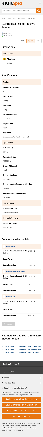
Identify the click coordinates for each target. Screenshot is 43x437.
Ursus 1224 (10, 297)
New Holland (22, 18)
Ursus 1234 (10, 246)
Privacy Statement (21, 426)
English (12, 372)
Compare (8, 324)
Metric (38, 41)
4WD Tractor (12, 18)
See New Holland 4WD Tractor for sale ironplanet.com (21, 350)
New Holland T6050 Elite (15, 272)
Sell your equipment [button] (21, 416)
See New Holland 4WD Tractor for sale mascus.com (21, 353)
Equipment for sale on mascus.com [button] (21, 410)
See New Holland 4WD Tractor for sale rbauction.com (21, 347)
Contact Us (15, 364)
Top (39, 434)
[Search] (38, 10)
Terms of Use (31, 426)
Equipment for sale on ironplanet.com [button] (21, 405)
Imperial (31, 41)
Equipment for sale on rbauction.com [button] (21, 399)
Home (3, 18)
